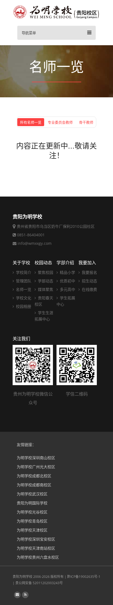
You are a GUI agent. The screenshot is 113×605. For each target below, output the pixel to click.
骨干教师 (86, 122)
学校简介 (23, 272)
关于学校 (21, 263)
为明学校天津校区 (32, 530)
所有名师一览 (30, 122)
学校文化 (23, 297)
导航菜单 (29, 33)
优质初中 (67, 280)
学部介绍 (65, 263)
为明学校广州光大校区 (36, 466)
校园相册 (23, 306)
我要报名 (89, 272)
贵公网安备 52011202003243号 (39, 583)
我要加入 (87, 263)
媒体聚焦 (45, 289)
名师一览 (23, 289)
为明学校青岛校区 (32, 521)
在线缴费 (89, 289)
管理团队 (23, 280)
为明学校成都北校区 (34, 475)
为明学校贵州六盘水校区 (38, 557)
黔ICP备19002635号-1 (83, 576)
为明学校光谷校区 (32, 512)
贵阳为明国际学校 (32, 502)
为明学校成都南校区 (34, 484)
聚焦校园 (45, 272)
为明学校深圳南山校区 (36, 457)
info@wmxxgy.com (35, 243)
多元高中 (67, 289)
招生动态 (89, 280)
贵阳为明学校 (22, 576)
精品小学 (67, 272)
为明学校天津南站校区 (36, 548)
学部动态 (45, 280)
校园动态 (43, 263)
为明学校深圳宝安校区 (36, 539)
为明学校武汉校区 (32, 493)
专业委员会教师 (60, 122)
